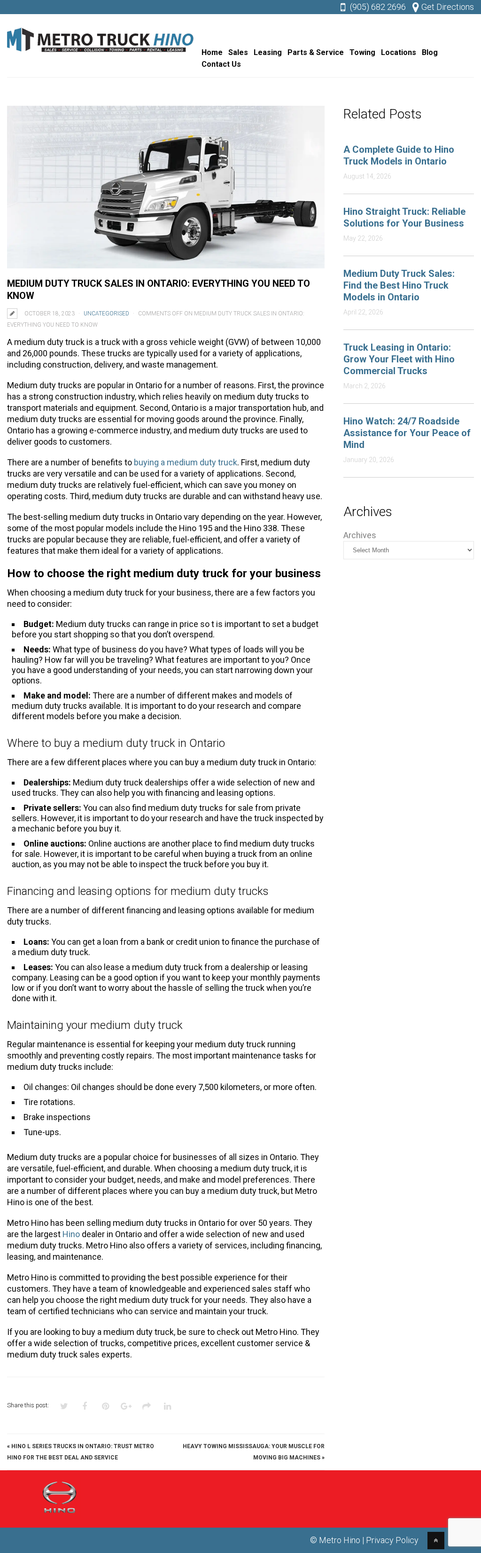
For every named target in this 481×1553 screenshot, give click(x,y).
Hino (71, 1234)
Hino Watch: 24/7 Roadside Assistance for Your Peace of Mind (407, 433)
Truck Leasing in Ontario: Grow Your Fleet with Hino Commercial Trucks (399, 359)
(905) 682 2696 (378, 7)
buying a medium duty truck (185, 462)
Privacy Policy (392, 1540)
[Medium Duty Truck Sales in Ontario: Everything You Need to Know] (166, 187)
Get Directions (447, 7)
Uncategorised (106, 313)
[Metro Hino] (101, 54)
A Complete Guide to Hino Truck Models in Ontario (398, 155)
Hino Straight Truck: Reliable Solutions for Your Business (404, 217)
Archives (359, 535)
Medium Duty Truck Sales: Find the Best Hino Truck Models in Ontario (399, 285)
